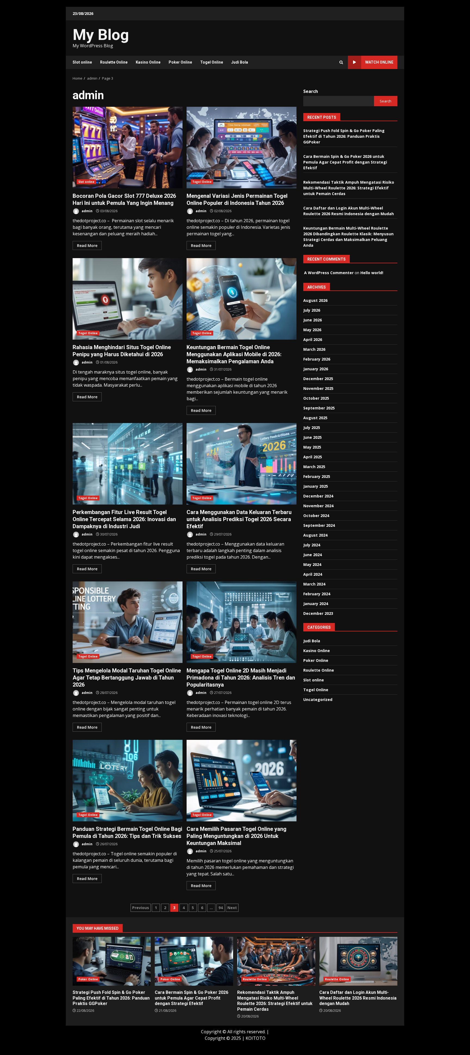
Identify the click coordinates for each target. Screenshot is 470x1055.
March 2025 (314, 466)
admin (86, 211)
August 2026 (315, 300)
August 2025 (315, 417)
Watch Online (379, 62)
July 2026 (311, 310)
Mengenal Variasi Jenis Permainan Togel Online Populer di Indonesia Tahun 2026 (241, 147)
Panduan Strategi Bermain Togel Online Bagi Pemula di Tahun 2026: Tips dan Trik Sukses (128, 780)
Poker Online (180, 62)
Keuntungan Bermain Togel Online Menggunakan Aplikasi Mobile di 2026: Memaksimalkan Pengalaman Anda (241, 299)
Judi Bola (239, 62)
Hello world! (371, 272)
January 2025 (315, 486)
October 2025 (316, 398)
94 (220, 907)
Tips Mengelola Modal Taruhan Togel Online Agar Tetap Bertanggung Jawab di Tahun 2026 (128, 622)
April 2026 (312, 339)
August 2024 (315, 535)
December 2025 (318, 378)
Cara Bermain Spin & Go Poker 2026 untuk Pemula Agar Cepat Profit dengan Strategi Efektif (345, 162)
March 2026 (314, 349)
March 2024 (314, 584)
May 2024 (312, 564)
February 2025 (316, 476)
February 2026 (316, 359)
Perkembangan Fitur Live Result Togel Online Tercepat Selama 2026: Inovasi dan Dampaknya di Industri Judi (128, 464)
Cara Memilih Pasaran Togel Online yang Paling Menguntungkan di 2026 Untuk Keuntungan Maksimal (241, 780)
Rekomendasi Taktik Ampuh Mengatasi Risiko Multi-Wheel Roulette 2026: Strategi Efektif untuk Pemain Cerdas (348, 188)
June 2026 (312, 320)
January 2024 (315, 603)
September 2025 (319, 408)
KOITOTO (255, 1038)
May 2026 (312, 329)
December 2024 (318, 496)
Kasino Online (148, 62)
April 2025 (312, 456)
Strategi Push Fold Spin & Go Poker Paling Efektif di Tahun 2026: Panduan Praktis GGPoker (344, 136)
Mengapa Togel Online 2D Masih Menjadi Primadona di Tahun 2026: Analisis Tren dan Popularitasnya (241, 622)
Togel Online (211, 62)
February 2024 (316, 593)
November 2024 (318, 505)
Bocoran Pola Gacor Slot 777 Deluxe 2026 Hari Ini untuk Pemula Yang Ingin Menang (128, 147)
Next (232, 907)
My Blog (101, 35)
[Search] (341, 62)
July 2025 (311, 427)
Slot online (82, 62)
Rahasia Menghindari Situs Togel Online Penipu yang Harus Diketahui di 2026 (128, 299)
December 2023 (318, 613)
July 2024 (311, 544)
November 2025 (318, 388)
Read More (87, 245)
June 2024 (312, 554)
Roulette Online (114, 62)
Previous (140, 907)
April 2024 (312, 574)
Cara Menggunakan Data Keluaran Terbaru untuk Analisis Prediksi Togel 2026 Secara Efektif (241, 464)
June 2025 (312, 437)
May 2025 (312, 447)
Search (310, 91)
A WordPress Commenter (329, 272)
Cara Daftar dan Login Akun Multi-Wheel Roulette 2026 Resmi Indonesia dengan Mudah (358, 961)
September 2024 (319, 525)
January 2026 (315, 368)
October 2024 (316, 515)
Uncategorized (317, 699)
